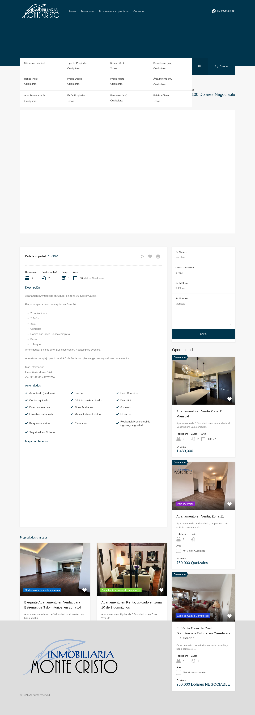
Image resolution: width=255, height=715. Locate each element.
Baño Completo (129, 393)
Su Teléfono (182, 283)
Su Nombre (181, 252)
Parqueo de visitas (39, 423)
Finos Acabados (84, 407)
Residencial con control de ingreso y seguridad (135, 423)
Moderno (125, 414)
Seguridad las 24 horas (42, 432)
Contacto (138, 11)
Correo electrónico (185, 267)
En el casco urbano (40, 407)
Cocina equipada (38, 400)
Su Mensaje (182, 298)
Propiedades (87, 11)
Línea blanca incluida (41, 414)
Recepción (81, 423)
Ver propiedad (203, 395)
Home (72, 11)
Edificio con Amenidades (89, 400)
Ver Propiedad (55, 585)
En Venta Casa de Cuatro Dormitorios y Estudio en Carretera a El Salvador (203, 633)
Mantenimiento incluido (88, 414)
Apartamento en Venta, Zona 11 (200, 516)
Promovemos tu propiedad (114, 11)
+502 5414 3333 (226, 11)
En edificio (126, 400)
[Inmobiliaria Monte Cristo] (40, 18)
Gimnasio (125, 407)
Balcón (79, 393)
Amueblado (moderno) (42, 393)
